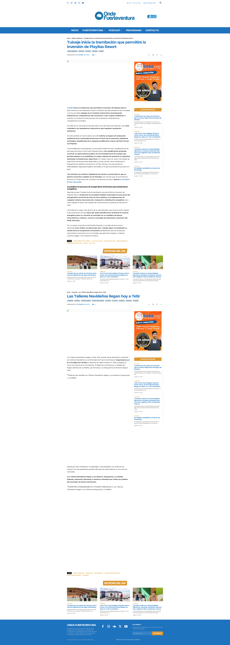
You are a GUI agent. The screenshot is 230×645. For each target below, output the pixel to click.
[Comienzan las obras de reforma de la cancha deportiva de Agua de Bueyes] (82, 262)
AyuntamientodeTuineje (81, 241)
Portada (94, 51)
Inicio (69, 38)
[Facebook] (67, 3)
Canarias (137, 114)
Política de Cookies (121, 639)
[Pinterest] (157, 55)
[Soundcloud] (75, 3)
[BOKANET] (148, 81)
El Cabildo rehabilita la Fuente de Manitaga (147, 169)
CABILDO (137, 131)
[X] (79, 3)
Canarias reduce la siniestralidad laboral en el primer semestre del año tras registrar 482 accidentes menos (147, 151)
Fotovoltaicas (97, 241)
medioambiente (122, 241)
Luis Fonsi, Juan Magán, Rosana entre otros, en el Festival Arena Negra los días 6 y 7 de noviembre (147, 135)
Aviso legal (130, 639)
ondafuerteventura (74, 243)
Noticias (81, 51)
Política (92, 243)
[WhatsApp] (161, 55)
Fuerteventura (109, 241)
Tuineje (101, 51)
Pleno (85, 243)
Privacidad (137, 639)
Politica (88, 51)
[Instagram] (71, 3)
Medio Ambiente (77, 38)
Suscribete (157, 633)
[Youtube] (82, 3)
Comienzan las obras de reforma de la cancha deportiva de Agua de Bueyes (147, 117)
